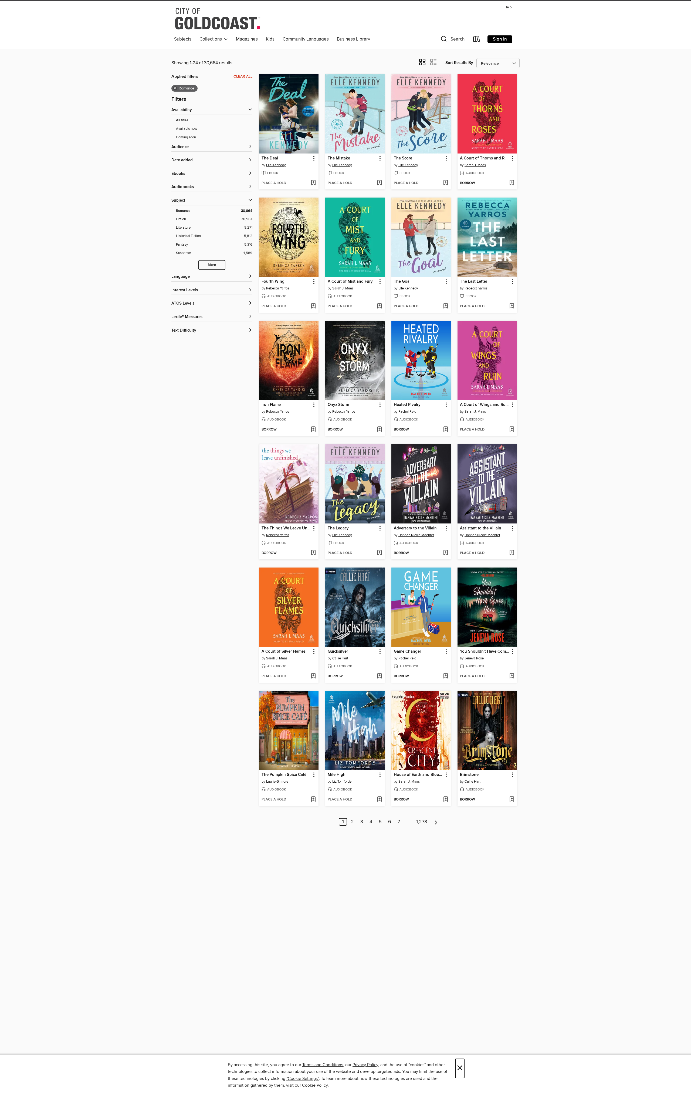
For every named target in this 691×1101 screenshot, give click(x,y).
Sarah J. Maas (475, 165)
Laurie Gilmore (277, 781)
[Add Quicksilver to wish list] (379, 676)
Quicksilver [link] (338, 651)
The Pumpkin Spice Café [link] (284, 774)
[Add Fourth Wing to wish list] (313, 306)
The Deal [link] (270, 158)
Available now (186, 128)
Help (508, 7)
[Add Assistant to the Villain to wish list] (511, 553)
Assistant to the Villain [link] (480, 528)
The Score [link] (403, 158)
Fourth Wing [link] (273, 281)
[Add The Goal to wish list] (445, 306)
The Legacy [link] (338, 528)
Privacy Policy (365, 1064)
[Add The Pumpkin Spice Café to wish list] (313, 799)
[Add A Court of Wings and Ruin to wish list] (511, 429)
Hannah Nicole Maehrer (416, 535)
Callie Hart (340, 658)
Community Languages (306, 39)
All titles (182, 120)
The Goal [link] (402, 281)
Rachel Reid (407, 411)
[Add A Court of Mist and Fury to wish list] (379, 306)
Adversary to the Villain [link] (415, 528)
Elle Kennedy (276, 165)
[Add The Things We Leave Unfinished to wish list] (313, 553)
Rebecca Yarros (277, 288)
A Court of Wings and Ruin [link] (484, 404)
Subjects (182, 39)
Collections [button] (211, 39)
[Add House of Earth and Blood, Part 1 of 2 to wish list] (445, 799)
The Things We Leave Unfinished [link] (286, 528)
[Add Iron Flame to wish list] (313, 429)
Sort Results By (459, 62)
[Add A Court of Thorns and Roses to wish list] (511, 183)
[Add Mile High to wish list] (379, 799)
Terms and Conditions (322, 1064)
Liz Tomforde (341, 781)
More (212, 265)
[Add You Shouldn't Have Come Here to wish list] (511, 676)
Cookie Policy (315, 1085)
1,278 (421, 822)
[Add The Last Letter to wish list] (511, 306)
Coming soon (186, 137)
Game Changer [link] (407, 651)
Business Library (353, 39)
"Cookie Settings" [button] (302, 1078)
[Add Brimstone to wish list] (511, 799)
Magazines (247, 39)
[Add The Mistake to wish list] (379, 183)
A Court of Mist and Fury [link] (350, 281)
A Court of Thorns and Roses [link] (484, 158)
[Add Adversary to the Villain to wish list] (445, 553)
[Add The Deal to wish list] (313, 183)
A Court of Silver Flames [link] (284, 651)
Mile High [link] (337, 774)
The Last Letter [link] (473, 281)
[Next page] (436, 822)
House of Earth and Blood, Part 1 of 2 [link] (418, 774)
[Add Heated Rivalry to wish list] (445, 429)
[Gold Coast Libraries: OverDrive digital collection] (217, 19)
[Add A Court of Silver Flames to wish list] (313, 676)
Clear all (242, 76)
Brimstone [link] (469, 774)
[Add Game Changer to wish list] (445, 676)
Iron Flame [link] (271, 404)
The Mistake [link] (339, 158)
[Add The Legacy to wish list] (379, 553)
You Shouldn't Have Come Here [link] (484, 651)
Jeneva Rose (474, 658)
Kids (270, 39)
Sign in (500, 39)
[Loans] (477, 40)
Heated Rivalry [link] (407, 404)
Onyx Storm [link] (338, 404)
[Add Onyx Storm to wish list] (379, 429)
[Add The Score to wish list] (445, 183)
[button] (452, 40)
